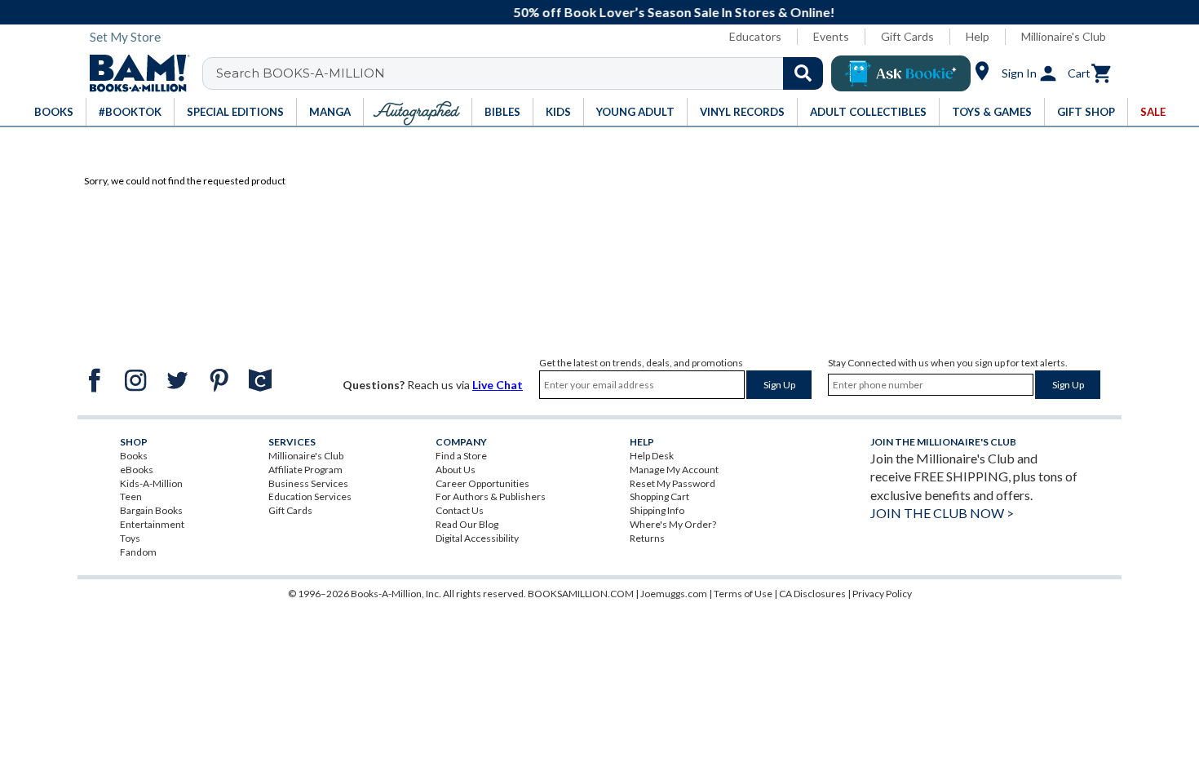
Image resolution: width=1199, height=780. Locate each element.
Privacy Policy (882, 593)
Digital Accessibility (477, 538)
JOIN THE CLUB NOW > (942, 513)
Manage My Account (674, 469)
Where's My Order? (673, 524)
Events (831, 36)
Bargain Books (151, 510)
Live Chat (497, 385)
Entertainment (152, 524)
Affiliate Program (305, 469)
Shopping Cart (659, 496)
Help (977, 36)
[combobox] (523, 73)
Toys (130, 538)
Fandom (138, 552)
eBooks (136, 469)
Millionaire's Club (1063, 36)
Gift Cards (907, 36)
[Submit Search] (803, 73)
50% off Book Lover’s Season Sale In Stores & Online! (608, 12)
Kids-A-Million (151, 483)
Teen (131, 496)
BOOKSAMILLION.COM (581, 593)
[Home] (133, 73)
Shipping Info (657, 510)
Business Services (308, 483)
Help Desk (652, 456)
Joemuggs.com (673, 593)
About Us (456, 469)
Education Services (310, 496)
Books (134, 456)
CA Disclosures (812, 593)
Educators (755, 36)
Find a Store (461, 456)
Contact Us (460, 510)
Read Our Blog (467, 524)
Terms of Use (743, 593)
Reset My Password (672, 483)
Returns (647, 538)
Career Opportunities (482, 483)
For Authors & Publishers (491, 496)
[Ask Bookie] (901, 73)
